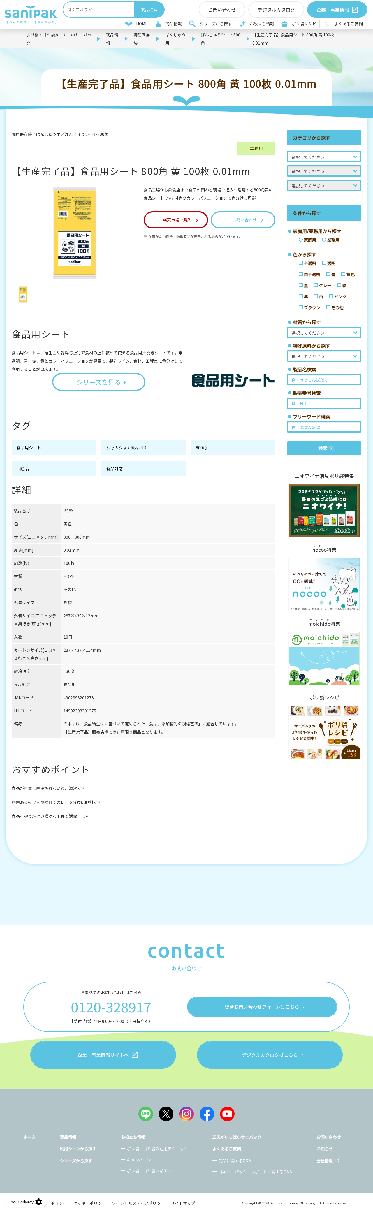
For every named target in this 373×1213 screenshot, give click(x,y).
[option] (23, 294)
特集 (324, 549)
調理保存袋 (141, 39)
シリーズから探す (216, 24)
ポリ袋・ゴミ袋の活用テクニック (157, 1149)
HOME (142, 24)
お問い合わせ (328, 1137)
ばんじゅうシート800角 (220, 39)
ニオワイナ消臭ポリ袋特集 (324, 475)
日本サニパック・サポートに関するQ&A (255, 1172)
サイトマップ (183, 1203)
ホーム (29, 1137)
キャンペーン (139, 1160)
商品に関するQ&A (234, 1160)
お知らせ (324, 1149)
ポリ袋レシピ (304, 24)
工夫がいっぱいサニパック (236, 1137)
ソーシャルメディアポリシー (138, 1203)
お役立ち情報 (262, 24)
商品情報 (174, 24)
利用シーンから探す (78, 1149)
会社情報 (324, 1160)
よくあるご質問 (348, 24)
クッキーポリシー (89, 1203)
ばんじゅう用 (175, 39)
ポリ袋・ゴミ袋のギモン (149, 1171)
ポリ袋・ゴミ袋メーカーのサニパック (59, 39)
